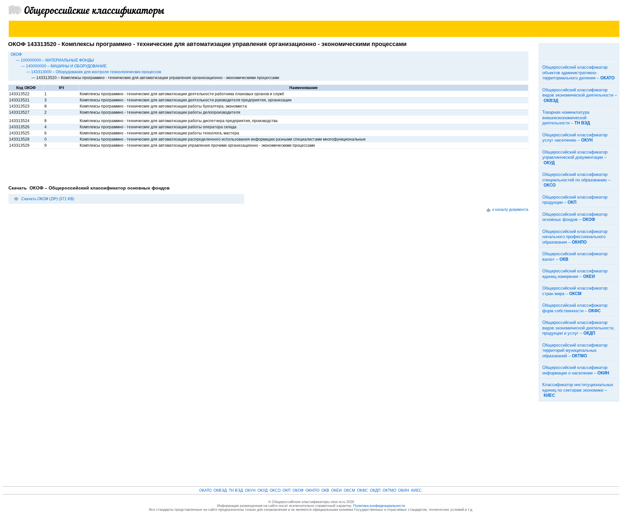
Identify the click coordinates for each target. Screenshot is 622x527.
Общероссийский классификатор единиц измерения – (574, 274)
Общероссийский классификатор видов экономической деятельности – (579, 95)
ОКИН (403, 490)
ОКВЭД (220, 490)
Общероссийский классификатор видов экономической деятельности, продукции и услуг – (578, 328)
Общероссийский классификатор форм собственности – (574, 308)
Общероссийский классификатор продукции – (574, 200)
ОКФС (362, 490)
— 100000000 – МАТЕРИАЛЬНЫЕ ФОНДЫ (55, 60)
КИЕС (416, 490)
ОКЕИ (336, 490)
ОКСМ (349, 490)
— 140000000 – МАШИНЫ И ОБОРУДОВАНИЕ (64, 66)
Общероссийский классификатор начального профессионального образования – (574, 237)
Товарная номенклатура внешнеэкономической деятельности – (566, 117)
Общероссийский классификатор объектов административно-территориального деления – (578, 72)
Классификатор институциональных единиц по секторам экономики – (577, 390)
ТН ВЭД (236, 490)
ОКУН (250, 490)
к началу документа (510, 209)
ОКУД (263, 490)
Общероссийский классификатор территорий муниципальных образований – (574, 350)
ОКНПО (312, 490)
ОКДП (375, 490)
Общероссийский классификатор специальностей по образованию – (576, 180)
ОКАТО (205, 490)
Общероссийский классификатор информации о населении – (575, 370)
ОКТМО (389, 490)
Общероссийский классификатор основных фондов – (574, 217)
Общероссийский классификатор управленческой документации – (574, 157)
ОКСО (275, 490)
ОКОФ (16, 54)
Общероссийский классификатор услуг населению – (574, 137)
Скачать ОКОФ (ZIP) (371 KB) (47, 199)
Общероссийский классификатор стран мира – (574, 291)
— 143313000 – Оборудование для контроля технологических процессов (93, 72)
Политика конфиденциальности (379, 506)
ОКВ (325, 490)
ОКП (286, 490)
